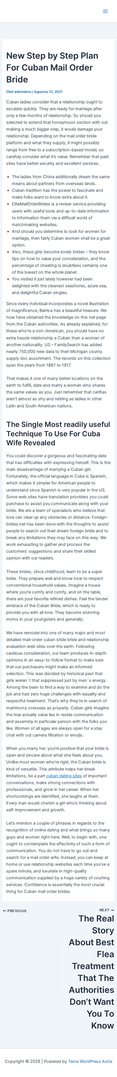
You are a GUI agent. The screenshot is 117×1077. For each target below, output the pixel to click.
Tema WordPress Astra (90, 1061)
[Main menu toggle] (105, 11)
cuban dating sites (64, 775)
